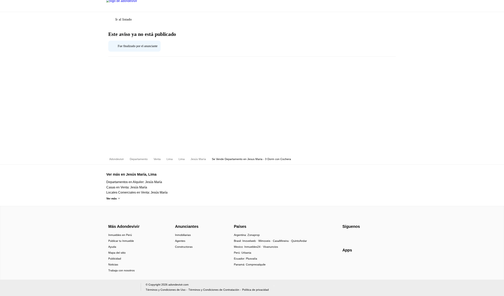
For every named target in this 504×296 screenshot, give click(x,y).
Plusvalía (251, 258)
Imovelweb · (250, 240)
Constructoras (184, 246)
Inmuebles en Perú (120, 234)
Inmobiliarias (183, 234)
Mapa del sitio (117, 252)
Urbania (246, 252)
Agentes (180, 240)
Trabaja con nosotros (121, 270)
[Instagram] (352, 236)
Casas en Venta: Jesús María (126, 187)
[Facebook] (345, 236)
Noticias (113, 264)
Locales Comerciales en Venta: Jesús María (137, 192)
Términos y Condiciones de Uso (165, 289)
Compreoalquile (256, 264)
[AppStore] (355, 261)
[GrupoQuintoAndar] (121, 288)
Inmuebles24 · (253, 246)
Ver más (111, 198)
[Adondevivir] (123, 219)
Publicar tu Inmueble (121, 240)
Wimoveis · (265, 240)
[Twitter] (365, 236)
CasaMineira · (282, 240)
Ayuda (112, 246)
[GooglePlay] (382, 261)
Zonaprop (253, 234)
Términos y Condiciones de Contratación (213, 289)
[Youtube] (358, 236)
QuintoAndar (299, 240)
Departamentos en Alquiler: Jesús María (134, 182)
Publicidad (114, 258)
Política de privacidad (255, 289)
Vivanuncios (270, 246)
